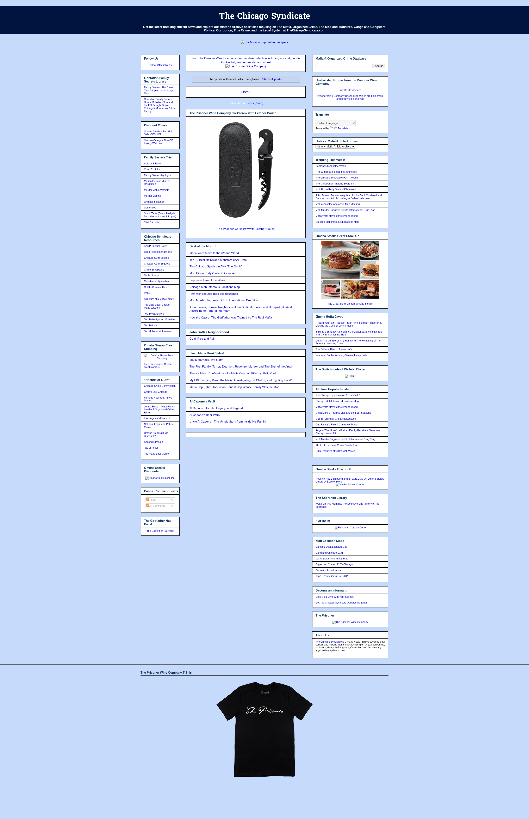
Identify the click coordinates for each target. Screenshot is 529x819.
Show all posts (272, 79)
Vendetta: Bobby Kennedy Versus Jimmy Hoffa (341, 355)
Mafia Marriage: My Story (206, 359)
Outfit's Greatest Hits (155, 287)
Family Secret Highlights (157, 175)
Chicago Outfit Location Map (331, 546)
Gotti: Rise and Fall (201, 338)
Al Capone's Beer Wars (204, 415)
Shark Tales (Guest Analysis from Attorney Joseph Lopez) (160, 215)
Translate (343, 128)
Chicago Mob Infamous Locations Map (214, 287)
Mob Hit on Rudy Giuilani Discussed (212, 273)
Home (245, 92)
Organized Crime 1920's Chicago (334, 564)
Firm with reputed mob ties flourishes (213, 293)
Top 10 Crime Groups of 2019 (332, 576)
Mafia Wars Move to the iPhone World (214, 253)
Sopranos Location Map (329, 570)
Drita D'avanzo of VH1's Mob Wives (335, 451)
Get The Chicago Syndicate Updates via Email (341, 602)
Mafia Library (151, 275)
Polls (147, 293)
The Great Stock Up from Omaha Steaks (350, 303)
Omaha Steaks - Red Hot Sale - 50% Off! (158, 133)
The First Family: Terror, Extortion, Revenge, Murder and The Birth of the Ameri (241, 366)
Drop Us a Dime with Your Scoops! (335, 596)
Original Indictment (154, 201)
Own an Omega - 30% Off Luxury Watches (158, 142)
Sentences (150, 207)
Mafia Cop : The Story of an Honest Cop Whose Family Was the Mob (234, 387)
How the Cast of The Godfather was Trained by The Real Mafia (230, 317)
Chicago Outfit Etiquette (157, 263)
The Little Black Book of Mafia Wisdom (157, 306)
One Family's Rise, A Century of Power (337, 424)
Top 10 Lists (150, 325)
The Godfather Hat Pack (160, 530)
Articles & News (153, 163)
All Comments (157, 505)
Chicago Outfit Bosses (156, 257)
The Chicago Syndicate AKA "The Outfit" (215, 266)
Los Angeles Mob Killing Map (332, 558)
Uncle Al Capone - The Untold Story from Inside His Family (227, 421)
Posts (152, 499)
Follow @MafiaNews (160, 65)
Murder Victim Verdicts (156, 190)
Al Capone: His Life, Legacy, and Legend (216, 408)
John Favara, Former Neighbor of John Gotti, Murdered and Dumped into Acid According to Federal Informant (349, 197)
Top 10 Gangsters (154, 313)
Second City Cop (153, 442)
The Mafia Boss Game (156, 453)
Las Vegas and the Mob (157, 418)
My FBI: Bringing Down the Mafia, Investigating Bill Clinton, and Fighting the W (240, 380)
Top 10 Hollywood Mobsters (159, 319)
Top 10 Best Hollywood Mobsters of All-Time (218, 259)
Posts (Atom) (255, 103)
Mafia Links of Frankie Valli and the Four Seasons (343, 412)
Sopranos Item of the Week (207, 280)
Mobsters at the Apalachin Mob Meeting (338, 204)
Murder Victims (152, 195)
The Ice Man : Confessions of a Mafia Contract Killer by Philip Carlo (233, 373)
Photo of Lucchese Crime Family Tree (337, 445)
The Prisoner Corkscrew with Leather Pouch (246, 228)
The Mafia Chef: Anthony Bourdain (335, 183)
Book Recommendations (158, 251)
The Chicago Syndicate (264, 17)
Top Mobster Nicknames (157, 331)
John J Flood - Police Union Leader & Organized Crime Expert (159, 409)
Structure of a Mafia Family (159, 299)
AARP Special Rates (155, 246)
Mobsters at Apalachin (156, 281)
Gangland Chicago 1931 (329, 552)
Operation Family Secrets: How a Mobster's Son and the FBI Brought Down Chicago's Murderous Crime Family (159, 105)
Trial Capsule (151, 222)
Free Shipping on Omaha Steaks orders (158, 366)
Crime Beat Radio (154, 269)
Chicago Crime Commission (160, 385)
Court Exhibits (152, 169)
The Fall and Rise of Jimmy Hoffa (334, 349)
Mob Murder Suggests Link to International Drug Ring (224, 300)
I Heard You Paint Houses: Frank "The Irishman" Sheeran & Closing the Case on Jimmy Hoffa (349, 324)
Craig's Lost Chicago (155, 391)
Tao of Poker (151, 447)
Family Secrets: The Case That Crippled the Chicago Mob (159, 90)
